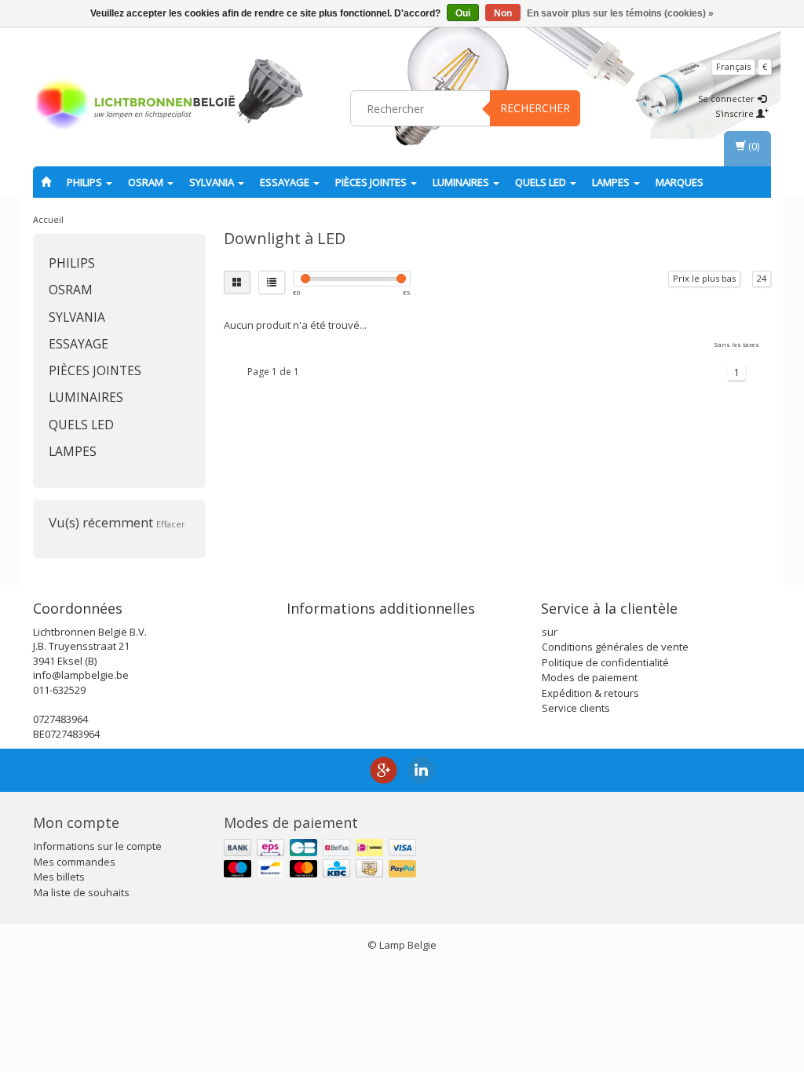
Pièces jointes (372, 182)
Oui (462, 13)
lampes (612, 182)
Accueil (48, 219)
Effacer (170, 524)
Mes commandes (74, 862)
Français (733, 66)
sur (549, 632)
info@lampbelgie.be (81, 675)
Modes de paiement (590, 677)
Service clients (576, 708)
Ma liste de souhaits (82, 892)
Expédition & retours (590, 693)
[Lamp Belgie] (135, 106)
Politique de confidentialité (605, 662)
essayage (286, 182)
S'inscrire (735, 113)
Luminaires (462, 182)
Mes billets (59, 877)
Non (503, 13)
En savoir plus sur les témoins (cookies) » (620, 13)
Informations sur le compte (98, 846)
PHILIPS (85, 182)
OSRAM (147, 182)
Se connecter (727, 98)
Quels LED (541, 182)
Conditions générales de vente (615, 647)
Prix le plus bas (704, 278)
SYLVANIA (212, 182)
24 (761, 278)
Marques (680, 182)
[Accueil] (46, 182)
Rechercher (535, 107)
